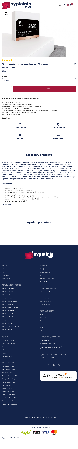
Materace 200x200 (7, 323)
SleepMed (43, 317)
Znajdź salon (6, 278)
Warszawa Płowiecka (8, 369)
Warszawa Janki (7, 385)
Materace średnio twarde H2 (11, 326)
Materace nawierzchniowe (10, 307)
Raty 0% (42, 275)
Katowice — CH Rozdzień (9, 398)
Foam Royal (43, 330)
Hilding (42, 314)
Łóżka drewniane (45, 298)
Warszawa (25, 417)
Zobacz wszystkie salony (9, 404)
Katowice (46, 417)
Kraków (32, 417)
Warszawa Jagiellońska (9, 382)
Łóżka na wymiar (45, 304)
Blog (3, 272)
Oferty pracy (5, 275)
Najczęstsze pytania (8, 340)
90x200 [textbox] (6, 81)
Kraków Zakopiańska (8, 391)
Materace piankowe (8, 288)
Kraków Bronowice (7, 388)
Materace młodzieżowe (9, 310)
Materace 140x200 (7, 313)
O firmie (4, 269)
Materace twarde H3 (8, 329)
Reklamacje (5, 350)
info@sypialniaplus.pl (48, 343)
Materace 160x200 (7, 317)
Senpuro (42, 324)
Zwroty (4, 346)
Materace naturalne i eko (9, 301)
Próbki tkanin (44, 281)
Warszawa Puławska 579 (9, 372)
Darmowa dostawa (45, 272)
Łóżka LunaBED (45, 291)
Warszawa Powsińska (8, 379)
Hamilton (43, 321)
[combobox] (39, 80)
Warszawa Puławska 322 (9, 376)
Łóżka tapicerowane (46, 295)
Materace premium (8, 304)
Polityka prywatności (8, 356)
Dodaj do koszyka (43, 89)
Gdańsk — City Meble (8, 394)
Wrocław (53, 417)
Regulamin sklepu (7, 353)
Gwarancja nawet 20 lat (47, 278)
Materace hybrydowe (8, 295)
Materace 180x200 (7, 320)
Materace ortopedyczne (9, 298)
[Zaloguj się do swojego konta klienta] (64, 5)
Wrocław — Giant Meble (9, 401)
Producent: (8, 68)
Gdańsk (39, 417)
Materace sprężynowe (9, 291)
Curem (42, 327)
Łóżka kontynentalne (46, 301)
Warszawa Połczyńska (8, 366)
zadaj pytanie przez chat (52, 347)
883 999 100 (45, 340)
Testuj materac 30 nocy (47, 269)
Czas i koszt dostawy (8, 343)
